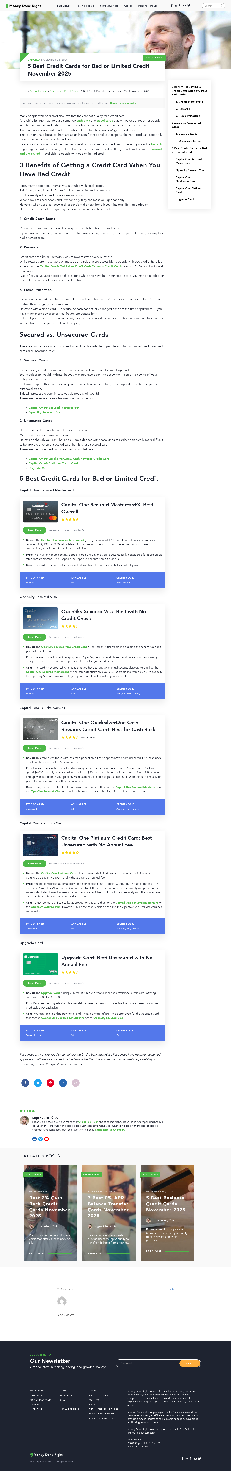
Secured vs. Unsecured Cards (186, 125)
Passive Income (85, 6)
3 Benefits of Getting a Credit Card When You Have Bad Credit (190, 90)
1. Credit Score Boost (189, 102)
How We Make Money (102, 1413)
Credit (64, 1400)
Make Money (38, 1391)
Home (23, 91)
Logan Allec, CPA (45, 1118)
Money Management (43, 1400)
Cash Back (55, 91)
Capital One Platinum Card (189, 190)
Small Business (69, 1409)
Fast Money (63, 6)
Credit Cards (154, 58)
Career (128, 6)
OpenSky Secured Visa (190, 170)
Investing (36, 1409)
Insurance (66, 1395)
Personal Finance (147, 6)
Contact (94, 1400)
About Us (95, 1391)
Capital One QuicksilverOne (185, 179)
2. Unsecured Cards (188, 141)
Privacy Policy (98, 1404)
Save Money (37, 1395)
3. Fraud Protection (188, 116)
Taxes (63, 1404)
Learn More (34, 530)
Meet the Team (98, 1395)
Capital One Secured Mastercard (189, 161)
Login (171, 1289)
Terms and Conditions (103, 1409)
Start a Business (109, 6)
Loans (63, 1391)
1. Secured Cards (186, 134)
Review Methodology (103, 1418)
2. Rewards (183, 109)
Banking (35, 1404)
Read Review (88, 737)
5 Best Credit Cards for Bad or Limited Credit (189, 150)
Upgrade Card (185, 199)
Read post (37, 1253)
